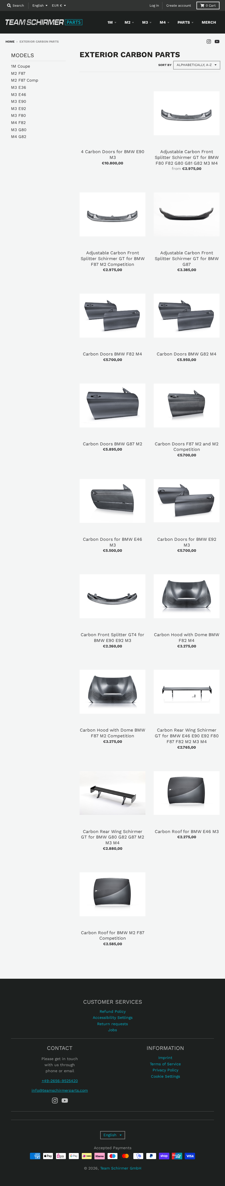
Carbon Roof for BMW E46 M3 (187, 831)
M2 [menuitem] (127, 22)
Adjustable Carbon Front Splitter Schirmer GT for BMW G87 (187, 258)
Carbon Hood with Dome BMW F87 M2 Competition (112, 732)
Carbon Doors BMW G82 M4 (186, 354)
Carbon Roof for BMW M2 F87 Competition (112, 935)
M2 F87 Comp (24, 80)
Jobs (112, 1030)
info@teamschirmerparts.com (60, 1090)
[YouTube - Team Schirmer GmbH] (217, 41)
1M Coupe (20, 66)
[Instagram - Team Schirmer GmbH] (208, 41)
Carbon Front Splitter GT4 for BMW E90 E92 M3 (112, 637)
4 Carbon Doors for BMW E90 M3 (112, 154)
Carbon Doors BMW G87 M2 (112, 443)
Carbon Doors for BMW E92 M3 (186, 542)
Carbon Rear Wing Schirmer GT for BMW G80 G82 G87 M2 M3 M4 (112, 837)
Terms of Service (165, 1064)
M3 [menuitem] (145, 22)
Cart (211, 5)
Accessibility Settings (113, 1017)
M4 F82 (18, 122)
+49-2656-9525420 (60, 1081)
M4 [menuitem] (163, 22)
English (38, 5)
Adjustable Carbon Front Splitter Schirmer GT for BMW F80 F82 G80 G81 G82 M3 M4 (187, 157)
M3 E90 (18, 101)
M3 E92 (18, 108)
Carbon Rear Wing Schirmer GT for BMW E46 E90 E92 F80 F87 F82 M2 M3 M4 (187, 735)
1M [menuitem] (110, 22)
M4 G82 (18, 136)
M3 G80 (18, 129)
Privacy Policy (165, 1070)
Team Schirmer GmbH (120, 1168)
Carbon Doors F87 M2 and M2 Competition (186, 446)
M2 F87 (18, 73)
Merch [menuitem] (209, 22)
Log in (154, 5)
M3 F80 (18, 115)
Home (10, 41)
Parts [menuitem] (184, 22)
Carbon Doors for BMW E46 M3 (112, 542)
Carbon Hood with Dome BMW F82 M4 (186, 637)
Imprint (165, 1057)
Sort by (164, 65)
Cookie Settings (165, 1076)
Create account (178, 5)
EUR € (57, 5)
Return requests (112, 1024)
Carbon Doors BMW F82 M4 (112, 354)
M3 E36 (18, 87)
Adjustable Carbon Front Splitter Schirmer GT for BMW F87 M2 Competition (113, 258)
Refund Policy (113, 1011)
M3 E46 (18, 94)
